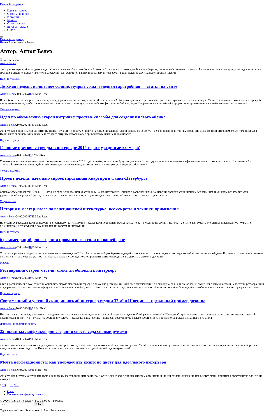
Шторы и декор (17, 26)
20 (30, 369)
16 (30, 93)
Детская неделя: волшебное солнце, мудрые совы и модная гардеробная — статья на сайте (88, 86)
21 (11, 385)
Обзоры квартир (18, 13)
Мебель (12, 20)
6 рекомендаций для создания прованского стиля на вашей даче (62, 239)
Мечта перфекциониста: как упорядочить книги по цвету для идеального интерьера (83, 362)
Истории (13, 16)
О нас (11, 29)
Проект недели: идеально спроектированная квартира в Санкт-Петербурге (73, 178)
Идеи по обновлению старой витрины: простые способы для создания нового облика (83, 117)
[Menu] (1, 36)
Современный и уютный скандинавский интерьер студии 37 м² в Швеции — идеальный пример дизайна (102, 300)
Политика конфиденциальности (27, 394)
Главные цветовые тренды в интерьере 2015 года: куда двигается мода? (70, 147)
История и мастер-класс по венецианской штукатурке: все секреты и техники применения (89, 209)
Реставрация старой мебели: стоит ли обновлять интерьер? (58, 270)
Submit (39, 404)
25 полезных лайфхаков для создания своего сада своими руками (63, 331)
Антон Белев (8, 63)
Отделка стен (16, 23)
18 (30, 247)
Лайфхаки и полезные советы (18, 323)
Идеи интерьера (18, 10)
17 (30, 124)
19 (30, 277)
